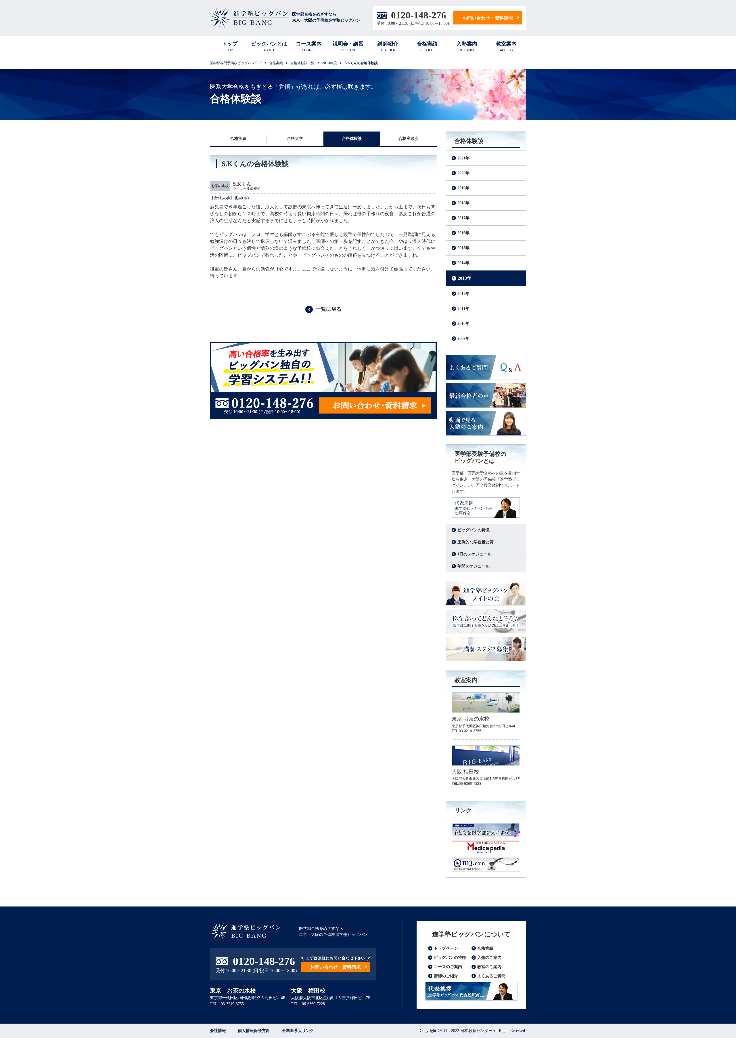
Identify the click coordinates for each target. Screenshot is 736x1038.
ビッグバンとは (269, 46)
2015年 (463, 248)
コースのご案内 (448, 967)
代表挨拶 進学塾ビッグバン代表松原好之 (471, 991)
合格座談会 (408, 138)
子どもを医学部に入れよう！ (486, 830)
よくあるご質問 (486, 367)
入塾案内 (467, 46)
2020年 (463, 173)
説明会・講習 (348, 46)
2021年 (463, 158)
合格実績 (427, 46)
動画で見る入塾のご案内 (486, 423)
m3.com (486, 864)
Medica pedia (486, 847)
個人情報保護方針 (254, 1031)
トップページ (446, 948)
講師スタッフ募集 (486, 649)
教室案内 (506, 46)
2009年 (463, 338)
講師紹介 (387, 46)
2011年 (463, 308)
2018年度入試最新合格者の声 (486, 395)
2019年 (463, 188)
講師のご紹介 (446, 976)
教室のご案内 (489, 967)
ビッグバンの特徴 (473, 530)
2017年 (463, 218)
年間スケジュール (473, 566)
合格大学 (295, 138)
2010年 (463, 323)
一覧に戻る (329, 309)
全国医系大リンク (298, 1031)
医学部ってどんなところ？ (486, 621)
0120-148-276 (418, 15)
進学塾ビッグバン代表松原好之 (486, 507)
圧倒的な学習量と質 (475, 542)
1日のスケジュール (474, 554)
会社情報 (218, 1031)
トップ (229, 46)
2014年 (463, 263)
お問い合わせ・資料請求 (488, 18)
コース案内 (309, 46)
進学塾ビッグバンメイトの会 (486, 593)
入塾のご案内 (489, 957)
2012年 (463, 294)
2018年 (463, 203)
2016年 (463, 233)
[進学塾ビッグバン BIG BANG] (249, 17)
